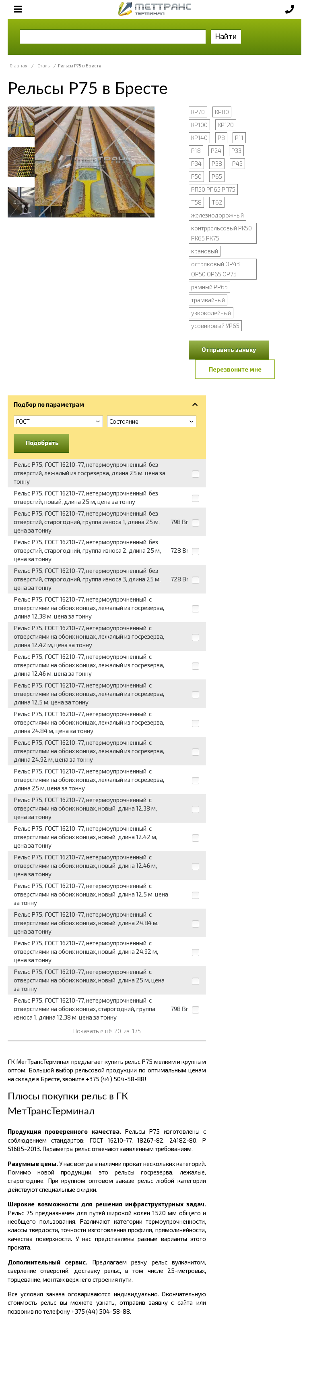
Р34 (196, 163)
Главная (18, 65)
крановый (204, 251)
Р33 (236, 150)
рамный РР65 (209, 286)
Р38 (217, 163)
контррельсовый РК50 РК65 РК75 (221, 233)
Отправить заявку (229, 349)
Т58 (196, 202)
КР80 (222, 111)
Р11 (239, 137)
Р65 (217, 176)
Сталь (43, 65)
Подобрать (42, 442)
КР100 (199, 124)
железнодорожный (217, 215)
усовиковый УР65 (215, 325)
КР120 (226, 124)
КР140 (199, 137)
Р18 (196, 150)
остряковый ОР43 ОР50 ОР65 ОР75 (215, 269)
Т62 (217, 202)
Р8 (221, 137)
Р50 (196, 176)
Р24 (216, 150)
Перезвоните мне (235, 369)
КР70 (198, 111)
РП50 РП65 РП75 (213, 189)
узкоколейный (211, 312)
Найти (226, 36)
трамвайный (208, 299)
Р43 (237, 163)
